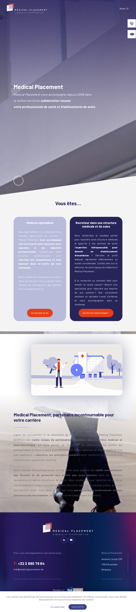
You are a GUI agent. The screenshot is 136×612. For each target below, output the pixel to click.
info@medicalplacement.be (29, 569)
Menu (123, 9)
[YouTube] (71, 540)
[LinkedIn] (64, 540)
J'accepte (78, 607)
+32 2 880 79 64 (31, 563)
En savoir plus (58, 606)
